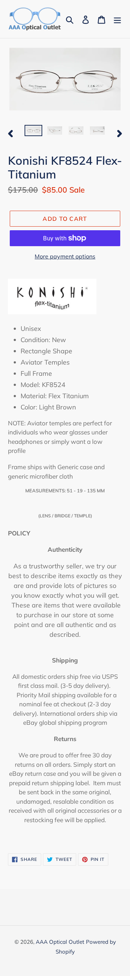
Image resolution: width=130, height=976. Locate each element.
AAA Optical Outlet (60, 941)
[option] (33, 133)
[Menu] (117, 19)
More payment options (65, 256)
